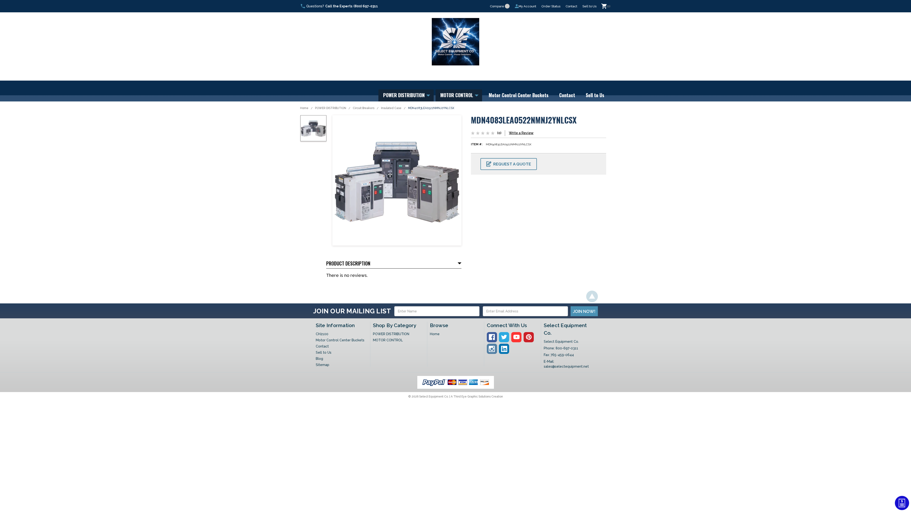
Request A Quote (512, 164)
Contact (571, 6)
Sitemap (322, 365)
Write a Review (521, 133)
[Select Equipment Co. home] (455, 41)
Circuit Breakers (363, 108)
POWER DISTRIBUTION (404, 95)
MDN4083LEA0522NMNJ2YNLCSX (431, 108)
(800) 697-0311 (365, 6)
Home (304, 108)
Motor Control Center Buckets (518, 95)
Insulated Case (391, 108)
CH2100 (322, 334)
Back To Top (592, 296)
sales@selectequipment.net (566, 366)
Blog (319, 359)
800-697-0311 (567, 348)
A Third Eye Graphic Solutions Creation (477, 396)
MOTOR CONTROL (457, 95)
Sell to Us (589, 6)
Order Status (550, 6)
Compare (497, 6)
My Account (527, 6)
